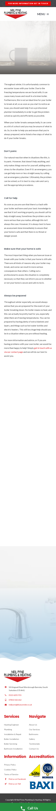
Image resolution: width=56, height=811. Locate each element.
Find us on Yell (15, 784)
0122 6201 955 (15, 695)
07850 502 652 (15, 700)
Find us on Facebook (17, 779)
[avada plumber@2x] (15, 10)
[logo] (17, 671)
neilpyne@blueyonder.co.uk (20, 704)
